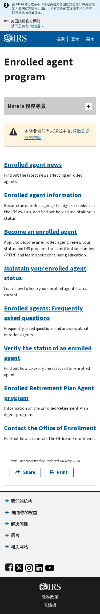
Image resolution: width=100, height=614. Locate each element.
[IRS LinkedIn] (39, 567)
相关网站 (19, 547)
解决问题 (19, 524)
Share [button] (29, 472)
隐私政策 (50, 597)
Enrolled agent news (33, 164)
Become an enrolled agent (40, 231)
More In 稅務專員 (27, 106)
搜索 (60, 39)
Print (62, 472)
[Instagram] (29, 567)
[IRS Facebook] (9, 567)
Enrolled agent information (43, 195)
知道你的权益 (24, 512)
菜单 (90, 39)
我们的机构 (21, 501)
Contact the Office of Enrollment (50, 428)
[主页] (15, 37)
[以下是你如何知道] (50, 24)
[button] (75, 39)
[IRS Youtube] (49, 567)
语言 (15, 535)
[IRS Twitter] (19, 567)
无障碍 (50, 605)
